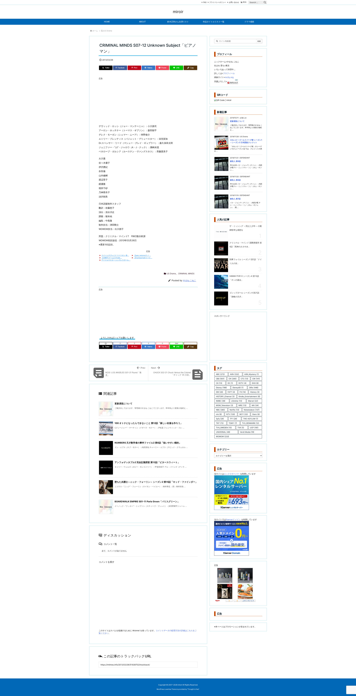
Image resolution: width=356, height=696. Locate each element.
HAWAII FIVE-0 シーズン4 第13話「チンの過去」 (244, 278)
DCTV (242, 383)
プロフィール (229, 73)
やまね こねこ (189, 280)
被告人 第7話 (235, 199)
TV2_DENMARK (250, 423)
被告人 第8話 (235, 180)
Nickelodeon (251, 410)
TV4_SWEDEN (224, 427)
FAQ (204, 2)
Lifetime (236, 401)
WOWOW (222, 436)
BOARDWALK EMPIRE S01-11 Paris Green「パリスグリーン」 (147, 501)
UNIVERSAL (223, 432)
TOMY (233, 423)
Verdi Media (247, 432)
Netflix (234, 410)
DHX (255, 383)
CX (219, 383)
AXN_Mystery (251, 374)
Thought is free (193, 689)
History (254, 392)
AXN (234, 374)
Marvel (253, 401)
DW (219, 392)
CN (233, 379)
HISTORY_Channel (225, 396)
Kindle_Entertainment (249, 396)
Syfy (220, 419)
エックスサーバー (231, 474)
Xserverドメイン (233, 519)
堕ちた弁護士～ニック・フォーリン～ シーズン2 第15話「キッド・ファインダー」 (156, 481)
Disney (221, 387)
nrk (219, 414)
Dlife (253, 387)
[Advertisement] (148, 100)
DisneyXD (238, 387)
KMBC (220, 401)
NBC (220, 410)
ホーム (95, 31)
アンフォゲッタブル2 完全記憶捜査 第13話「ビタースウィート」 (147, 462)
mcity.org (229, 77)
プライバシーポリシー (217, 2)
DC (230, 383)
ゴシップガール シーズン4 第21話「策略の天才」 (244, 295)
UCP (254, 427)
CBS (220, 379)
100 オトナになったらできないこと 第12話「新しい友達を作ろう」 (148, 423)
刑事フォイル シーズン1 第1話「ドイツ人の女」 (245, 261)
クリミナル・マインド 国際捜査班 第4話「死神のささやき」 (245, 244)
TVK (241, 427)
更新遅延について (123, 403)
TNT (220, 423)
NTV (230, 414)
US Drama (107, 31)
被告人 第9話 (235, 161)
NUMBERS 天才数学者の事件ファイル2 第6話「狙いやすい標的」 (148, 442)
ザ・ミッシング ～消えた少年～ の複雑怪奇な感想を (245, 228)
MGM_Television (224, 405)
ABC (220, 374)
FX (243, 392)
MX (255, 405)
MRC (242, 405)
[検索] (265, 2)
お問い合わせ (234, 2)
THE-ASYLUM (250, 419)
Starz (256, 414)
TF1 (233, 419)
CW (256, 379)
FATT (231, 392)
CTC (244, 379)
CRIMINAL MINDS (186, 273)
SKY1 (243, 414)
